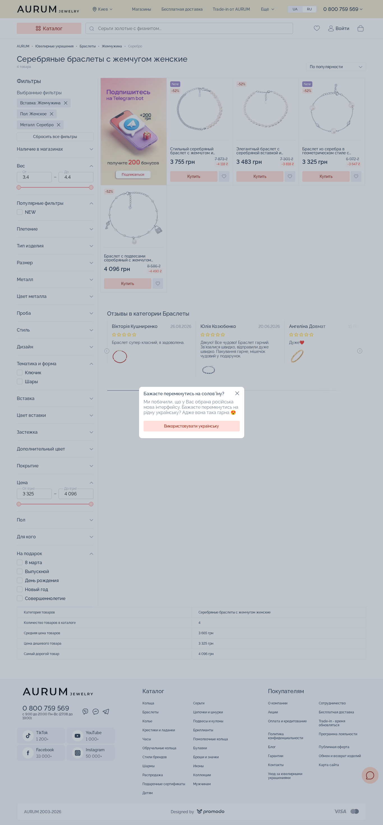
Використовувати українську (191, 426)
